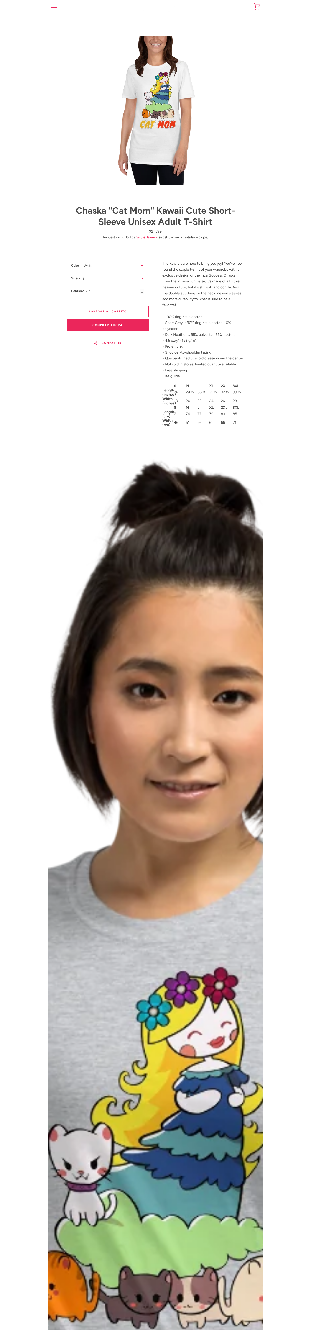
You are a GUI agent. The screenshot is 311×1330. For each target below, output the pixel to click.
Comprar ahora (107, 325)
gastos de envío (147, 237)
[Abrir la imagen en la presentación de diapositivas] (155, 110)
